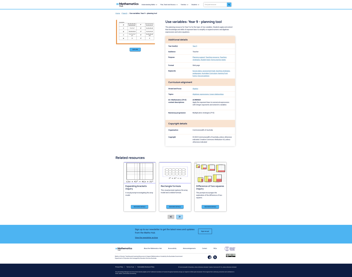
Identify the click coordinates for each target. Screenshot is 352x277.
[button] (156, 4)
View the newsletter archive (146, 237)
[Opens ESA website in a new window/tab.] (228, 250)
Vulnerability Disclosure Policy (145, 267)
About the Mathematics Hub (153, 248)
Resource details (139, 207)
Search (124, 13)
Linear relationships (216, 94)
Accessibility (172, 248)
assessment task (208, 71)
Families (183, 4)
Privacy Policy (119, 267)
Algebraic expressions (201, 94)
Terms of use (130, 267)
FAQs (215, 248)
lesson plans (197, 71)
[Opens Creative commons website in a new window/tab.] (230, 255)
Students (194, 4)
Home (117, 13)
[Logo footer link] (124, 249)
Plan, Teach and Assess (168, 4)
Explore (135, 49)
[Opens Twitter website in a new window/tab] (215, 257)
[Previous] (171, 217)
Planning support (199, 57)
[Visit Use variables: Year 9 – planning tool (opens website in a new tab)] (136, 31)
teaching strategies (223, 71)
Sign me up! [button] (205, 231)
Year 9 (195, 46)
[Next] (179, 217)
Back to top (341, 263)
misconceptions (203, 76)
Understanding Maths (148, 4)
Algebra (195, 89)
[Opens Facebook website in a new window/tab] (209, 257)
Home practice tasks (218, 60)
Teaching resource (212, 57)
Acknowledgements (189, 248)
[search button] (229, 5)
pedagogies (197, 73)
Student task (205, 60)
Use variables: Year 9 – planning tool (143, 13)
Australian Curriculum (209, 73)
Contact (204, 248)
